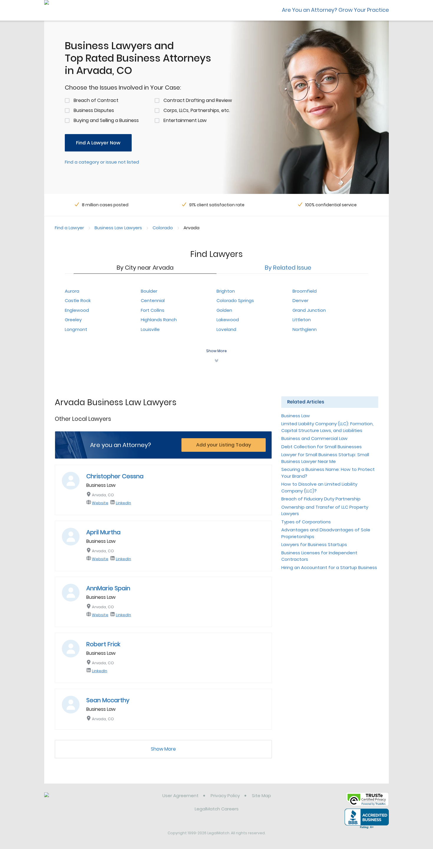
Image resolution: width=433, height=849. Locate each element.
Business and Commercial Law (314, 438)
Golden (224, 310)
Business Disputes (94, 110)
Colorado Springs (235, 300)
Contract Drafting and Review (197, 100)
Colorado (163, 228)
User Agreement (180, 795)
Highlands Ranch (159, 319)
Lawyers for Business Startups (314, 544)
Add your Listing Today (223, 444)
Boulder (149, 291)
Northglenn (304, 329)
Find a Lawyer (69, 228)
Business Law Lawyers (118, 228)
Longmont (76, 329)
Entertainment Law (184, 120)
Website (100, 503)
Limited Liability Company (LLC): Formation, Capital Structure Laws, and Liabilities (327, 427)
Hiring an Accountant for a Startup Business (329, 567)
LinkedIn (123, 503)
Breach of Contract (96, 100)
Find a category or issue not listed (102, 162)
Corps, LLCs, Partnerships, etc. (196, 110)
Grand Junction (309, 310)
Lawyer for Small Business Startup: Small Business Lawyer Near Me (325, 457)
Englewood (77, 310)
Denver (300, 300)
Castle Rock (78, 300)
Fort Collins (152, 310)
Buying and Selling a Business (106, 120)
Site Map (261, 795)
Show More (163, 749)
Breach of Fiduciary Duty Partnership (321, 499)
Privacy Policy (225, 795)
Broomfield (304, 291)
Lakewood (227, 319)
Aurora (72, 291)
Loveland (226, 329)
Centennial (153, 300)
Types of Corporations (306, 522)
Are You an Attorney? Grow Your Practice (335, 10)
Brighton (225, 291)
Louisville (150, 329)
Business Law (295, 416)
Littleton (301, 319)
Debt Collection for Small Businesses (321, 447)
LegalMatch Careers (217, 809)
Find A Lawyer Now (98, 142)
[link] (74, 800)
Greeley (73, 319)
